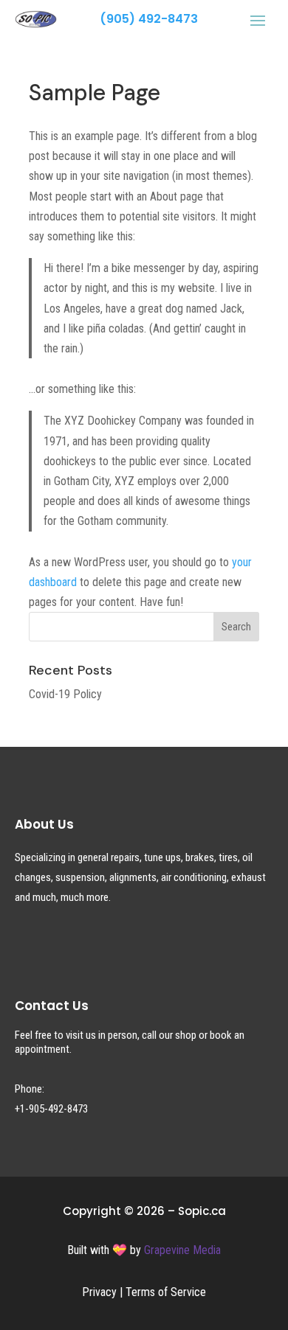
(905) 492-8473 (149, 18)
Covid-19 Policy (65, 694)
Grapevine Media (182, 1250)
